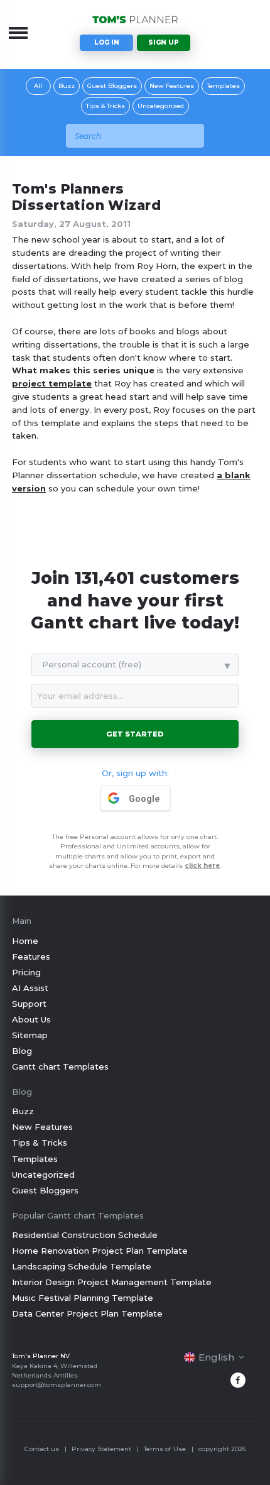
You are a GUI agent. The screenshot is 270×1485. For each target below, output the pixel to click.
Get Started (135, 734)
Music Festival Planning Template (82, 1298)
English (216, 1357)
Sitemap (30, 1035)
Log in (106, 42)
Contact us (41, 1449)
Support (29, 1004)
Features (31, 956)
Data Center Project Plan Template (87, 1313)
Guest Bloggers (112, 86)
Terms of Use (165, 1449)
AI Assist (30, 988)
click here (202, 866)
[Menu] (18, 33)
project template (52, 383)
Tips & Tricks (105, 106)
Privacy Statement (101, 1449)
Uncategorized (161, 106)
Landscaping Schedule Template (81, 1266)
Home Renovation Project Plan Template (100, 1251)
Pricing (26, 972)
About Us (31, 1019)
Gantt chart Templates (60, 1066)
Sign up (163, 42)
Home (25, 941)
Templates (223, 86)
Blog (22, 1051)
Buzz (66, 86)
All (38, 86)
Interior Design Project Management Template (112, 1282)
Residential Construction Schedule (85, 1235)
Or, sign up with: (135, 773)
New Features (171, 86)
